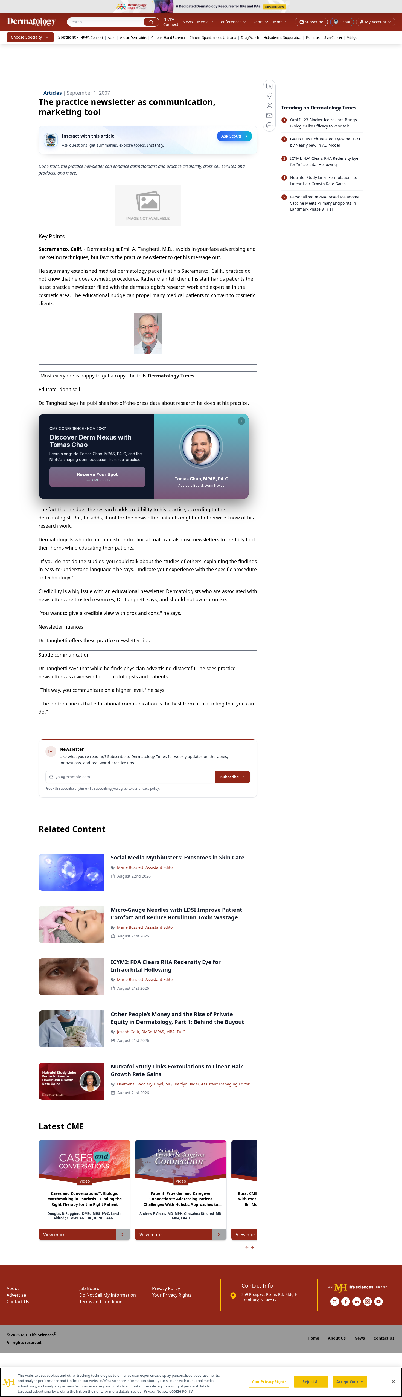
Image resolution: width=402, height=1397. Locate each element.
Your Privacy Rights (172, 1295)
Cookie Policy (181, 1391)
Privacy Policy (166, 1288)
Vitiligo (352, 37)
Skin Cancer (333, 37)
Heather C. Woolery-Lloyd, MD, (145, 1084)
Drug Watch (250, 37)
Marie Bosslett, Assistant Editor (145, 867)
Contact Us (18, 1302)
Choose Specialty (26, 37)
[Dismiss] (241, 421)
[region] (201, 1382)
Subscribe (229, 776)
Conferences (230, 21)
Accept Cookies (350, 1381)
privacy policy (148, 788)
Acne (111, 37)
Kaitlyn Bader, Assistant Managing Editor (212, 1084)
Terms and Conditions (102, 1302)
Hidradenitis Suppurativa (282, 37)
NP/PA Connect (170, 21)
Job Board (89, 1288)
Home (313, 1338)
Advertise (16, 1295)
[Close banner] (395, 7)
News (188, 21)
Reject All (311, 1381)
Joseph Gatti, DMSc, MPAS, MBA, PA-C (151, 1031)
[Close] (393, 1381)
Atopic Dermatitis (133, 37)
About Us (337, 1338)
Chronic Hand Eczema (168, 37)
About (13, 1288)
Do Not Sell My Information (107, 1295)
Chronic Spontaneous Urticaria (213, 37)
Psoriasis (313, 37)
